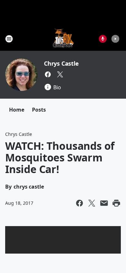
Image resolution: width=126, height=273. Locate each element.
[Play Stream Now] (115, 39)
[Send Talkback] (103, 39)
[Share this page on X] (91, 203)
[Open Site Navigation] (9, 39)
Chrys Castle (61, 63)
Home (16, 109)
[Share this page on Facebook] (79, 203)
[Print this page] (116, 203)
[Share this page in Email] (104, 203)
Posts (39, 109)
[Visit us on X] (60, 74)
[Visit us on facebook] (48, 74)
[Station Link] (63, 38)
